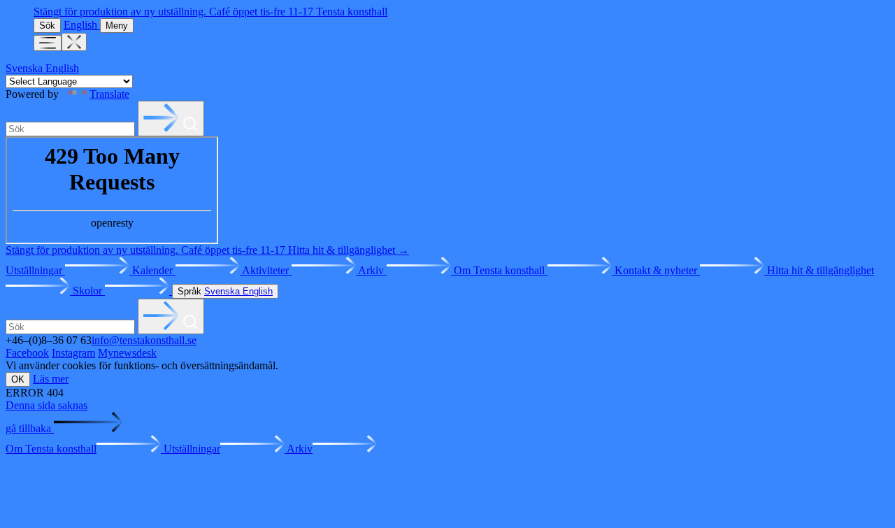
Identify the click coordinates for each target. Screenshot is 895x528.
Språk (225, 291)
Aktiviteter (267, 270)
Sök (47, 25)
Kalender (154, 270)
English (82, 25)
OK (17, 379)
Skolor (89, 291)
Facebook (27, 353)
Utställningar (35, 270)
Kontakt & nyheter (657, 270)
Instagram (73, 353)
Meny (117, 25)
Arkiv (372, 270)
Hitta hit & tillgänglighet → (348, 250)
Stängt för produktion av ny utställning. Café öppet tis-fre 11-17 (175, 11)
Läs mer (51, 379)
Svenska (25, 68)
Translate (109, 94)
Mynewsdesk (127, 353)
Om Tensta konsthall (500, 270)
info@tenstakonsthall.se (144, 340)
